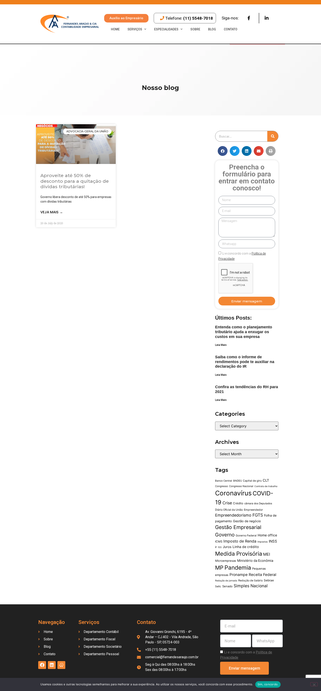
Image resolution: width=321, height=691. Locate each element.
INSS (273, 541)
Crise (227, 503)
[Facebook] (248, 18)
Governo (225, 535)
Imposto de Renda (239, 541)
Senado (227, 586)
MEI (266, 554)
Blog (212, 29)
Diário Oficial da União (229, 509)
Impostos (262, 541)
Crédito (238, 503)
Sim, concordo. (268, 684)
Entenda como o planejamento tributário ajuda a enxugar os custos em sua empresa (243, 332)
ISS (220, 547)
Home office (267, 535)
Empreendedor (253, 509)
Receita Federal (262, 574)
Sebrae (269, 580)
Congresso (221, 486)
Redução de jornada (226, 580)
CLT (266, 480)
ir (216, 547)
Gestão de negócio (247, 521)
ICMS (218, 541)
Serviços (135, 29)
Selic (218, 586)
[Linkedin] (266, 18)
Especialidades (166, 29)
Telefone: (189, 18)
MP (219, 567)
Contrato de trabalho (265, 486)
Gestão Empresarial (238, 527)
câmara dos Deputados (258, 503)
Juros (227, 547)
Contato (230, 29)
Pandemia (237, 567)
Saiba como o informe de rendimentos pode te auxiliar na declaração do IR (244, 362)
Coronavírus (233, 493)
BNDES (237, 480)
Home (115, 29)
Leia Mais (221, 344)
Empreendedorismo (233, 515)
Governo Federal (246, 535)
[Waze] (61, 665)
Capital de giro (252, 480)
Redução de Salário (250, 580)
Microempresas (225, 560)
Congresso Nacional (241, 486)
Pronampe (239, 574)
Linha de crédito (246, 547)
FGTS (257, 515)
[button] (223, 151)
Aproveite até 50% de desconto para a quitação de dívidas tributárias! (74, 181)
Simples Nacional (251, 585)
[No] (314, 684)
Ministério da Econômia (255, 560)
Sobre (195, 29)
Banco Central (223, 480)
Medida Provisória (238, 553)
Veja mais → (51, 212)
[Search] (272, 136)
